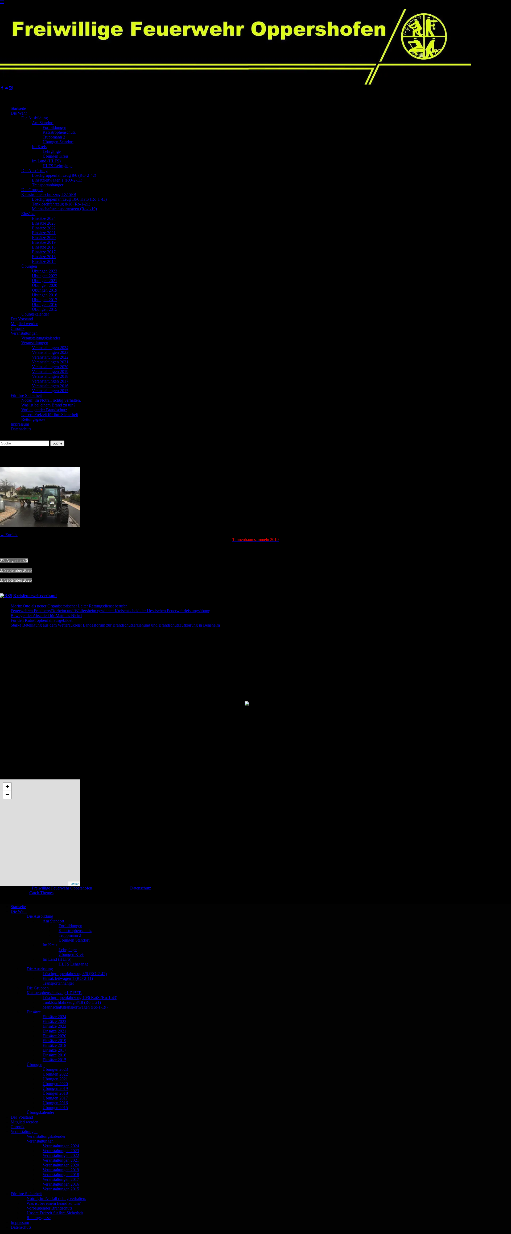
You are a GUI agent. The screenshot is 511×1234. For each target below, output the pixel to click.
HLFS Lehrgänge (57, 165)
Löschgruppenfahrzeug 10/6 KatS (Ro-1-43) (69, 199)
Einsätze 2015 (44, 261)
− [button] (7, 794)
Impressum (20, 424)
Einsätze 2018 (44, 247)
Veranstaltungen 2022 (50, 357)
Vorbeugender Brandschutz (44, 410)
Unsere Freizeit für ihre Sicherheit (49, 414)
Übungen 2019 (44, 290)
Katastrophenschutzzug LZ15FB (48, 194)
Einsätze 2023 (44, 223)
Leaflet (74, 884)
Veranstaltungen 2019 (50, 371)
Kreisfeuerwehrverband (35, 595)
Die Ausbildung (34, 118)
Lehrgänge (52, 151)
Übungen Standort (58, 142)
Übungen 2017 (44, 299)
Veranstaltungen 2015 (50, 390)
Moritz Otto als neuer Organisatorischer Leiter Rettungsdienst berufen (69, 606)
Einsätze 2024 (44, 218)
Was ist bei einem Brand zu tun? (48, 405)
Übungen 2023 (44, 271)
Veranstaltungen (24, 333)
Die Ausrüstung (34, 170)
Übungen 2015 (44, 309)
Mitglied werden (24, 323)
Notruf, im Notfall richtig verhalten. (51, 400)
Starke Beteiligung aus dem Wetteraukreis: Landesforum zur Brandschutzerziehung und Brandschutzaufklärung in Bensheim (115, 625)
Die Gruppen (32, 189)
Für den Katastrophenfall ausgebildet (41, 620)
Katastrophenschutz (59, 132)
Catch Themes (41, 893)
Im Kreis (39, 146)
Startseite (18, 108)
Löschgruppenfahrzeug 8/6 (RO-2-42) (64, 175)
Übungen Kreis (55, 156)
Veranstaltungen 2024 (50, 347)
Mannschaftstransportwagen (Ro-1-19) (64, 209)
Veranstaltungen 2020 (50, 366)
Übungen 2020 (44, 285)
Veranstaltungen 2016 (50, 386)
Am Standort (42, 122)
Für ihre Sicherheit (26, 395)
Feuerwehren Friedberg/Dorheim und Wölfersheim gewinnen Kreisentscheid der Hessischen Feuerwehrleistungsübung (110, 610)
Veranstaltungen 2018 (50, 376)
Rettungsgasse (33, 419)
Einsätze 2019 (44, 242)
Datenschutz (21, 429)
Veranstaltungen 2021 (50, 362)
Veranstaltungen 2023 (50, 352)
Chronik (17, 328)
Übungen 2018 (44, 295)
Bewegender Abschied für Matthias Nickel (46, 615)
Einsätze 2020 (44, 237)
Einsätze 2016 (44, 256)
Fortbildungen (54, 127)
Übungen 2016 (44, 304)
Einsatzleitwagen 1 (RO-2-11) (57, 180)
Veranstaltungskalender (40, 338)
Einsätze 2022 (44, 228)
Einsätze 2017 (44, 252)
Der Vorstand (22, 319)
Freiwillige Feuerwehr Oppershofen (62, 888)
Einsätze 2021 (44, 232)
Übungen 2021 (44, 280)
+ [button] (7, 786)
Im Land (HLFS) (46, 161)
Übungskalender (35, 314)
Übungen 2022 (44, 276)
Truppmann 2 (54, 137)
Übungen (29, 266)
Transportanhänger (47, 185)
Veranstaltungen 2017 (50, 381)
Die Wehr (19, 113)
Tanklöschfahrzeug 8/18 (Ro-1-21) (61, 204)
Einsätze (28, 213)
